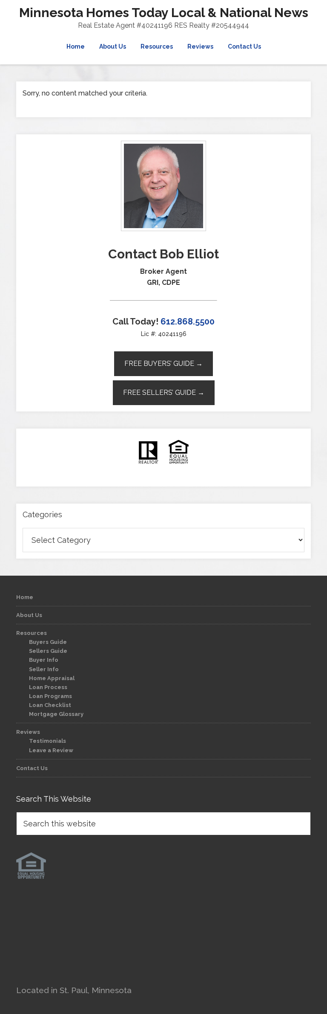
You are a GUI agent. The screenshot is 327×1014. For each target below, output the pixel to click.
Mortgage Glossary (56, 714)
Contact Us (32, 768)
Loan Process (48, 687)
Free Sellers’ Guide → (163, 392)
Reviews (28, 732)
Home (24, 597)
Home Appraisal (52, 678)
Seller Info (44, 669)
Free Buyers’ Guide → (163, 363)
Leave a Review (51, 750)
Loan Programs (50, 696)
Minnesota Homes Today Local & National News (163, 12)
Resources (31, 633)
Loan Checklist (50, 705)
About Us (29, 615)
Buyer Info (43, 660)
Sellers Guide (48, 651)
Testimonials (47, 741)
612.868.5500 (188, 321)
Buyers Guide (48, 642)
